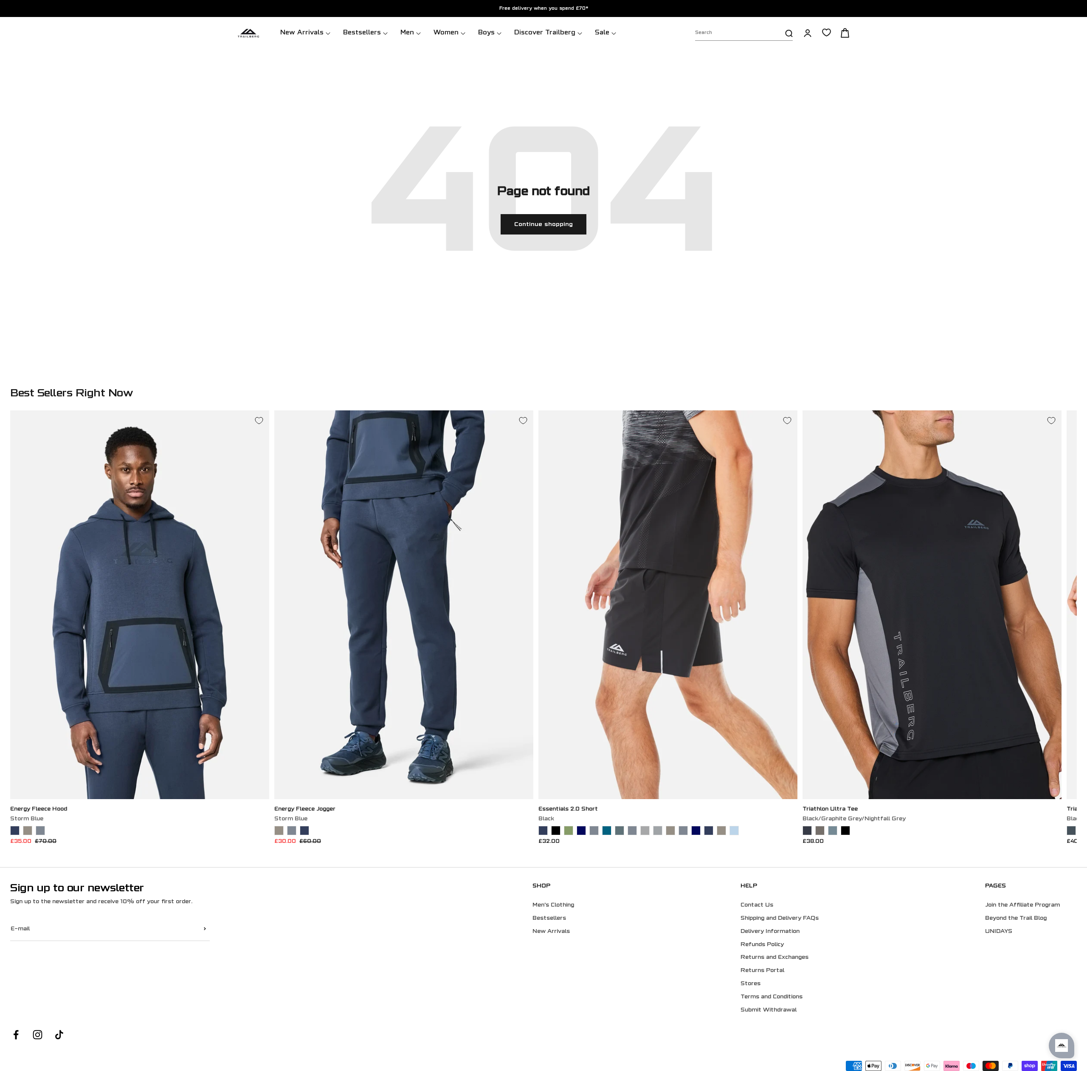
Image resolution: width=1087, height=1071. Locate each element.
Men (407, 33)
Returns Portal (762, 971)
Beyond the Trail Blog (1016, 918)
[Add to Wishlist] (259, 420)
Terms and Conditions (772, 997)
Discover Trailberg (544, 33)
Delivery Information (770, 932)
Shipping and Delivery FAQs (780, 918)
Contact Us (757, 905)
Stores (750, 984)
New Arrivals (302, 33)
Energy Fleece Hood (38, 809)
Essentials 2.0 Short (568, 809)
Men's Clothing (553, 905)
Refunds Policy (762, 945)
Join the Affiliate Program (1022, 905)
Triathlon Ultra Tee (830, 809)
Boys (486, 33)
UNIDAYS (998, 932)
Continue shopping (543, 224)
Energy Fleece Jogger (304, 809)
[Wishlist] (826, 32)
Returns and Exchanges (774, 958)
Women (446, 33)
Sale (602, 33)
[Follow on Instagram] (37, 1034)
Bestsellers (362, 33)
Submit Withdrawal (769, 1010)
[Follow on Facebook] (16, 1034)
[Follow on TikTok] (59, 1034)
